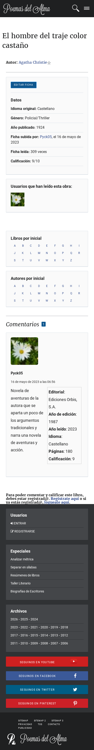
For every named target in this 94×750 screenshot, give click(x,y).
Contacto (54, 724)
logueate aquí (56, 502)
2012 (64, 635)
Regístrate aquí (65, 498)
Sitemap (23, 721)
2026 (14, 619)
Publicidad (25, 728)
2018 (64, 627)
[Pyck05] (22, 199)
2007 (54, 643)
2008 (44, 643)
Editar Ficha (23, 84)
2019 (54, 627)
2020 (44, 627)
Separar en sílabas (23, 567)
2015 (34, 635)
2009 (34, 643)
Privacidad (25, 724)
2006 (64, 643)
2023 (14, 627)
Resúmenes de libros (24, 575)
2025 (24, 619)
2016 (24, 635)
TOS (40, 724)
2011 (14, 643)
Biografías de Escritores (27, 591)
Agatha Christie (33, 62)
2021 (34, 627)
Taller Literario (20, 583)
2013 (54, 635)
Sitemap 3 (57, 721)
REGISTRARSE (24, 531)
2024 (34, 619)
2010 (24, 643)
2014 (44, 635)
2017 (14, 635)
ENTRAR (20, 523)
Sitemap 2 (40, 721)
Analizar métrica (22, 559)
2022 (24, 627)
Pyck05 (46, 137)
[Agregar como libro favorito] (50, 62)
